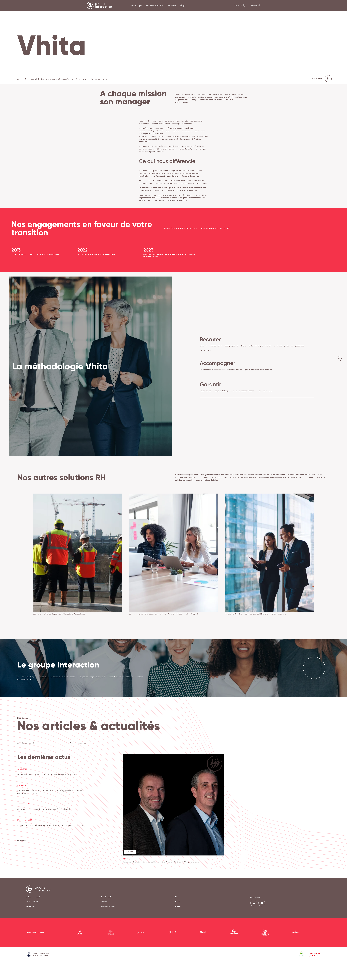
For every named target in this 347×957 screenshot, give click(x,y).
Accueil (20, 79)
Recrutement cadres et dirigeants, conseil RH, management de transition (71, 79)
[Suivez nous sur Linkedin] (328, 78)
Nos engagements (32, 902)
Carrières (171, 5)
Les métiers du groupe (108, 906)
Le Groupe (136, 5)
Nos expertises (31, 907)
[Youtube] (261, 903)
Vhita (177, 94)
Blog (182, 5)
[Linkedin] (253, 903)
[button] (175, 618)
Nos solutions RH (154, 5)
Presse (254, 5)
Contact (238, 5)
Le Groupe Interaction (33, 897)
